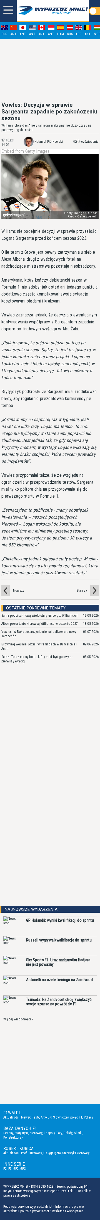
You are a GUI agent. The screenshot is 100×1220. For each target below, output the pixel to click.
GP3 (23, 1169)
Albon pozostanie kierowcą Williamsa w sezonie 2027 (39, 624)
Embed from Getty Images (25, 151)
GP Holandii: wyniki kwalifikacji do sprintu (60, 920)
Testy (35, 1117)
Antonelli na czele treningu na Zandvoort (59, 979)
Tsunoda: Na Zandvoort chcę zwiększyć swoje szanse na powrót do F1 (58, 1001)
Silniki (78, 1133)
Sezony (8, 1133)
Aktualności (11, 1117)
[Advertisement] (50, 70)
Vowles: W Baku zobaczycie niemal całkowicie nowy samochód (38, 634)
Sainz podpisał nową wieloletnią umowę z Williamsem (39, 616)
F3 (10, 1169)
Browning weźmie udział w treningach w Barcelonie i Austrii (39, 646)
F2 (5, 1169)
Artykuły (46, 1117)
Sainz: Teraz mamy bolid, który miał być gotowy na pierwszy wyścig (37, 659)
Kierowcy (36, 1133)
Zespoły (49, 1133)
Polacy (88, 1117)
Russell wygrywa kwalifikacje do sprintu (59, 940)
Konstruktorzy (13, 1137)
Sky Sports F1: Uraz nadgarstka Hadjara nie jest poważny (58, 962)
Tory (59, 1133)
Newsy (25, 1117)
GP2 (16, 1169)
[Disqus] (50, 751)
